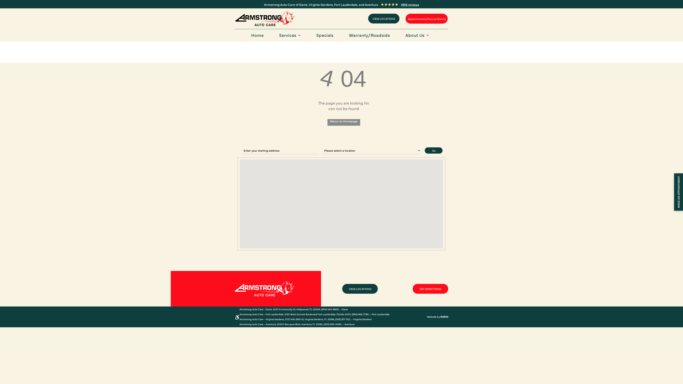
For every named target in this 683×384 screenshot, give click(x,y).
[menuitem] (259, 36)
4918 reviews (410, 4)
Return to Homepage (344, 121)
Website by (433, 316)
